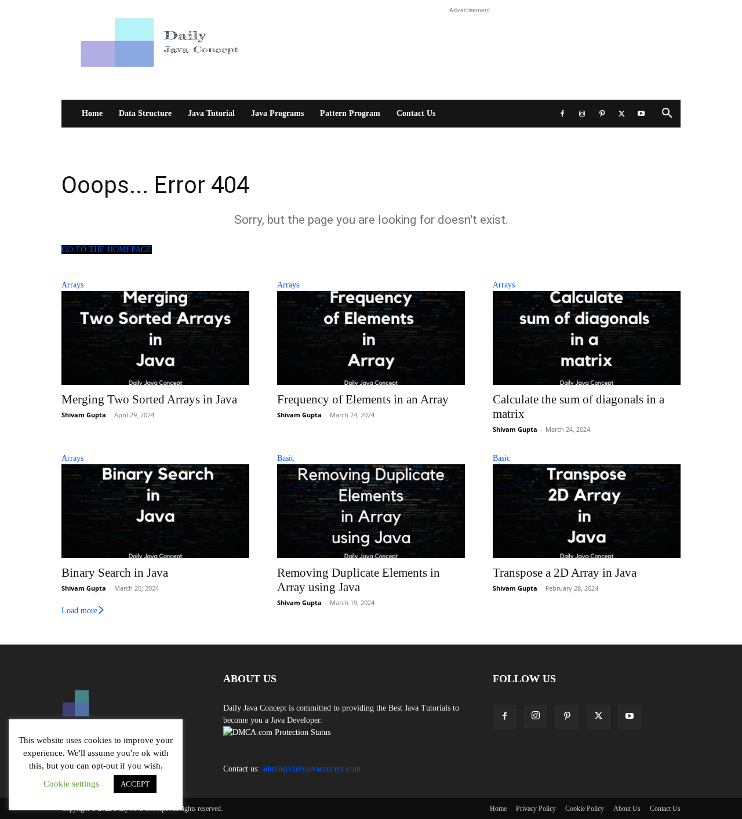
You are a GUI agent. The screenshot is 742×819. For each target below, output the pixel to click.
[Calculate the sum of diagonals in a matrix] (587, 338)
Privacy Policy (536, 809)
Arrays (72, 285)
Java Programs (277, 113)
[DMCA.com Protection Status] (276, 732)
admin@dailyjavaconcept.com (311, 769)
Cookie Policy (584, 809)
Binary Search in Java (114, 573)
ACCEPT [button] (135, 784)
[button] (667, 114)
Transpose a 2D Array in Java (564, 573)
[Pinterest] (601, 114)
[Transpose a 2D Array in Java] (587, 511)
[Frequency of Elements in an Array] (371, 338)
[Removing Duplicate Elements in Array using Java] (371, 511)
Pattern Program (350, 113)
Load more (79, 610)
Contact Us (416, 113)
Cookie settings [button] (71, 783)
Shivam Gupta (83, 414)
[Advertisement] (470, 54)
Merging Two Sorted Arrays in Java (149, 399)
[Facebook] (562, 114)
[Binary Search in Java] (155, 511)
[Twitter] (621, 114)
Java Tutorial (211, 113)
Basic (285, 458)
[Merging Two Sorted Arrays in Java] (155, 338)
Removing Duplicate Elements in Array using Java (358, 580)
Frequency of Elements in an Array (363, 399)
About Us (627, 809)
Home (92, 113)
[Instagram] (582, 114)
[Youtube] (641, 114)
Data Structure (145, 113)
